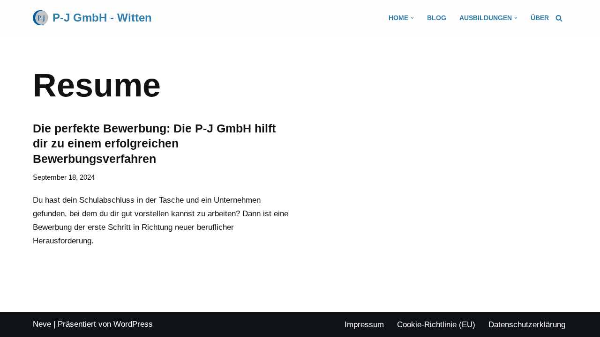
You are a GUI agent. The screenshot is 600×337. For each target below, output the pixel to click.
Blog (436, 18)
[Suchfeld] (558, 18)
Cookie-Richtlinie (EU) (436, 324)
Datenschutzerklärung (526, 324)
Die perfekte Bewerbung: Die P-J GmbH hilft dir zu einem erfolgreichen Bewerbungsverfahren (154, 143)
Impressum (364, 324)
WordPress (133, 324)
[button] (412, 18)
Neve (42, 324)
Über (540, 18)
